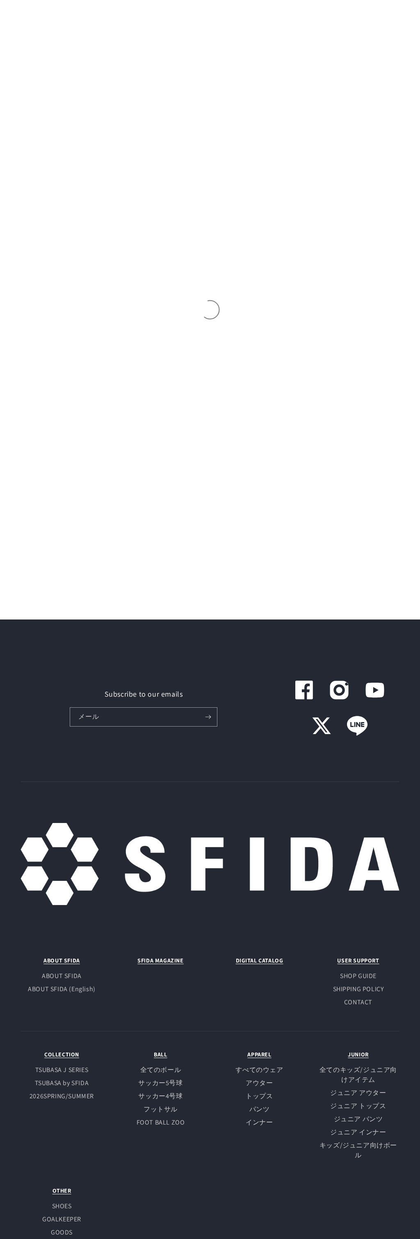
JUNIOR (358, 1054)
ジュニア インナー (358, 1132)
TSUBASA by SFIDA (62, 1083)
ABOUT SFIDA (61, 960)
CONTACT (358, 1002)
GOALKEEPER (61, 1219)
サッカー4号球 (160, 1096)
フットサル (161, 1109)
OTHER (61, 1190)
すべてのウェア (259, 1069)
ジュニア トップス (358, 1106)
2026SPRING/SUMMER (62, 1096)
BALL (160, 1054)
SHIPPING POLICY (358, 989)
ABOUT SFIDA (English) (62, 989)
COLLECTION (61, 1054)
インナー (259, 1122)
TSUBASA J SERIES (62, 1069)
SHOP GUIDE (358, 976)
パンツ (259, 1109)
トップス (259, 1096)
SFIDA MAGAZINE (160, 960)
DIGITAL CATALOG (259, 960)
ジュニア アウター (358, 1092)
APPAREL (259, 1054)
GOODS (62, 1232)
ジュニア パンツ (358, 1119)
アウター (259, 1083)
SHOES (62, 1206)
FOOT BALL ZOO (161, 1122)
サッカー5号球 (160, 1083)
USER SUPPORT (358, 960)
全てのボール (160, 1069)
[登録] (208, 717)
